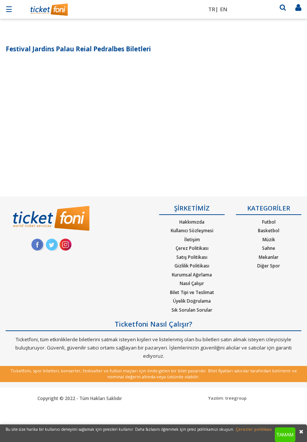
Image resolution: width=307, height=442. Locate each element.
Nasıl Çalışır (192, 283)
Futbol (269, 222)
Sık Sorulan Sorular (191, 310)
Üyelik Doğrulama (192, 301)
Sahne (268, 248)
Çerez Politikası (192, 248)
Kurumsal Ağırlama (192, 275)
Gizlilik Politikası (191, 266)
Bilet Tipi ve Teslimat (192, 292)
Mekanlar (269, 257)
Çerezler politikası (253, 429)
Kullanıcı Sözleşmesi (192, 230)
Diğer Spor (268, 266)
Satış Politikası (191, 257)
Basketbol (268, 230)
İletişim (192, 239)
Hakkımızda (191, 222)
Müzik (268, 239)
